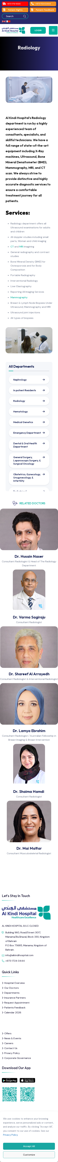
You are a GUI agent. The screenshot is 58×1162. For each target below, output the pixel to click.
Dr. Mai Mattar (29, 848)
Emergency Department (27, 432)
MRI (21, 246)
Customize (29, 1154)
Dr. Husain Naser (29, 556)
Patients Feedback (15, 1007)
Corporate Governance (17, 1058)
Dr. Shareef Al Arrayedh (29, 674)
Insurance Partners (15, 997)
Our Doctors (11, 987)
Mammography (19, 297)
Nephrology (20, 379)
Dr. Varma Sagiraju (29, 617)
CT (12, 246)
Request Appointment (17, 1002)
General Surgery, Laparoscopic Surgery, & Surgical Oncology (27, 460)
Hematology (20, 411)
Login (38, 30)
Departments (11, 992)
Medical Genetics (23, 422)
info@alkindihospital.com (19, 955)
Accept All (29, 1146)
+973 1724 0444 (43, 3)
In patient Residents (24, 390)
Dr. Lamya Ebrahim (29, 730)
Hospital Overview (14, 983)
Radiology (19, 400)
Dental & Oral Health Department (25, 445)
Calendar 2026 (12, 1012)
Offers (7, 1033)
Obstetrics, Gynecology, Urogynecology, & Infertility (27, 477)
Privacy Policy (10, 1134)
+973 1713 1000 (14, 3)
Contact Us (10, 1048)
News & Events (12, 1038)
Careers (8, 1043)
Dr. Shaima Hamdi (29, 791)
